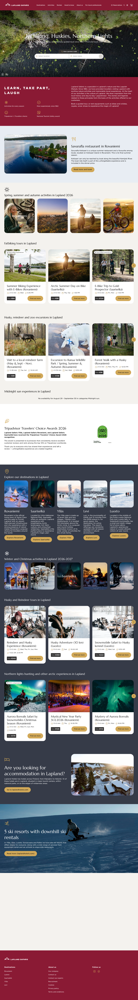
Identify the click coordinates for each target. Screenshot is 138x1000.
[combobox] (50, 56)
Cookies (51, 985)
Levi (5, 985)
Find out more (35, 298)
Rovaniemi (8, 971)
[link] (101, 56)
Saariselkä (8, 978)
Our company (53, 971)
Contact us (52, 974)
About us (52, 967)
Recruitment (52, 981)
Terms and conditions (56, 992)
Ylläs (6, 981)
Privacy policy (53, 988)
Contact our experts (55, 978)
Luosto (6, 974)
